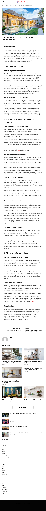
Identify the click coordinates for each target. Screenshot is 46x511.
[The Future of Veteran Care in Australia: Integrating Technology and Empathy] (5, 434)
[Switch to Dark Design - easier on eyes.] (41, 2)
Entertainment (4, 460)
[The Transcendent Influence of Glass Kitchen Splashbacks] (34, 392)
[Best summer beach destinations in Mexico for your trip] (5, 428)
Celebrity (4, 453)
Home (43, 42)
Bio (2, 447)
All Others (4, 443)
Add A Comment (23, 407)
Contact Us (19, 503)
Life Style (4, 479)
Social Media (4, 489)
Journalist (4, 476)
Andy (4, 42)
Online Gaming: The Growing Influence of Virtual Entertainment (23, 419)
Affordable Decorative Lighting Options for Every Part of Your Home (11, 400)
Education (4, 458)
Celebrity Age (4, 455)
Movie (3, 483)
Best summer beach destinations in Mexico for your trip (21, 426)
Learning (3, 477)
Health (3, 470)
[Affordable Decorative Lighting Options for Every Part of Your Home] (12, 392)
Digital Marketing (5, 457)
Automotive (4, 445)
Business (4, 451)
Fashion (3, 464)
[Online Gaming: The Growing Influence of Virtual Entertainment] (5, 421)
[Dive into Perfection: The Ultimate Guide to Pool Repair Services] (23, 21)
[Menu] (3, 2)
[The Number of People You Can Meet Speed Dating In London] (5, 415)
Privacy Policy (26, 503)
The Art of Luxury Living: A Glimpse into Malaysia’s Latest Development (11, 362)
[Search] (42, 2)
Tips (3, 493)
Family (3, 462)
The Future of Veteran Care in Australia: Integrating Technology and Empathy (26, 432)
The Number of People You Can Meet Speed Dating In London (23, 413)
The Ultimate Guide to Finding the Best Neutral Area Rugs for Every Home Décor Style (11, 381)
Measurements (5, 481)
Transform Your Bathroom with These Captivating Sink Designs (33, 369)
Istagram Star (4, 474)
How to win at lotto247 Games (14, 330)
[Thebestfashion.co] (23, 2)
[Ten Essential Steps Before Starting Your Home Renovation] (34, 354)
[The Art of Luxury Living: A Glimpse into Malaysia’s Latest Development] (12, 354)
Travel (3, 495)
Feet (3, 466)
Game (3, 468)
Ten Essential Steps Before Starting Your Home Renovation (33, 362)
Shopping (4, 487)
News (3, 485)
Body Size (4, 449)
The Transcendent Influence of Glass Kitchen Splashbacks (33, 400)
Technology (4, 491)
